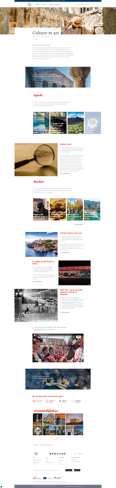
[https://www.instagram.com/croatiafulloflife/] (53, 454)
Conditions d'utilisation (68, 486)
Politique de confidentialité (76, 486)
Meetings (59, 459)
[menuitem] (68, 470)
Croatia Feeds (73, 459)
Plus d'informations (64, 173)
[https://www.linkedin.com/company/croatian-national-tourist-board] (62, 454)
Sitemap (82, 486)
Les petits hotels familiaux (75, 461)
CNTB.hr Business (61, 461)
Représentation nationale (62, 464)
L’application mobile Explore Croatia (58, 0)
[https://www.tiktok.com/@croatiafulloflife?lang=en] (64, 454)
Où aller (47, 461)
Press (59, 462)
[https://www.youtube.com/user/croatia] (60, 454)
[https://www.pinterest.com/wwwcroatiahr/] (57, 454)
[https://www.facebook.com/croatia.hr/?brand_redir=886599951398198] (50, 454)
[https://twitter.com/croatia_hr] (55, 454)
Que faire (47, 459)
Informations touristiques (50, 462)
